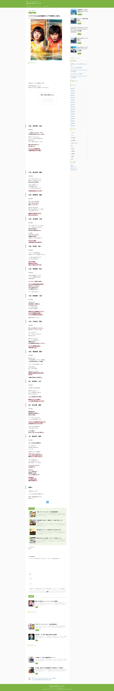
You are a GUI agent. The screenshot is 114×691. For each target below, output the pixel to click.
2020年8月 (73, 113)
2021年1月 (73, 104)
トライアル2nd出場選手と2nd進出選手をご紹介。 (42, 679)
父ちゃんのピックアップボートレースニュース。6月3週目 (82, 29)
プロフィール (45, 6)
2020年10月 (73, 111)
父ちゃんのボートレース (33, 3)
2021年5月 (73, 95)
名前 (30, 573)
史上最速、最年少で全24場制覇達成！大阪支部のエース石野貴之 (49, 667)
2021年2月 (73, 102)
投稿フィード (73, 166)
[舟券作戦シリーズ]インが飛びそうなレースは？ (79, 64)
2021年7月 (73, 90)
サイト (30, 583)
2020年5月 (73, 120)
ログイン (72, 164)
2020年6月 (73, 118)
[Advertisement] (47, 72)
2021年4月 (73, 97)
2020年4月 (73, 123)
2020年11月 (73, 109)
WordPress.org (73, 169)
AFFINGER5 (69, 689)
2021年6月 (73, 93)
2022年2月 (73, 88)
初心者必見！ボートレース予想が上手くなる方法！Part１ (49, 529)
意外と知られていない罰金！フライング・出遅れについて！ (49, 538)
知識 (30, 548)
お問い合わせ (28, 6)
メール (30, 578)
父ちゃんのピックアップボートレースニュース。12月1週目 (43, 678)
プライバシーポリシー (37, 6)
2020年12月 (73, 106)
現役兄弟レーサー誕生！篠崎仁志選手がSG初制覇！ (46, 634)
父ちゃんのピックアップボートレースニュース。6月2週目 (82, 49)
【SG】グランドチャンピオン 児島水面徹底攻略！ (48, 511)
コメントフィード (74, 168)
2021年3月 (73, 99)
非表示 (52, 94)
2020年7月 (73, 116)
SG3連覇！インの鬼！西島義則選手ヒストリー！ (45, 657)
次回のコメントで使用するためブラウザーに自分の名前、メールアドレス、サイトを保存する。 (48, 588)
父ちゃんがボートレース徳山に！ (77, 73)
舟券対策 (31, 547)
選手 (34, 547)
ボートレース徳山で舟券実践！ (76, 67)
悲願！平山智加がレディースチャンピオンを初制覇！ (46, 601)
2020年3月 (73, 125)
